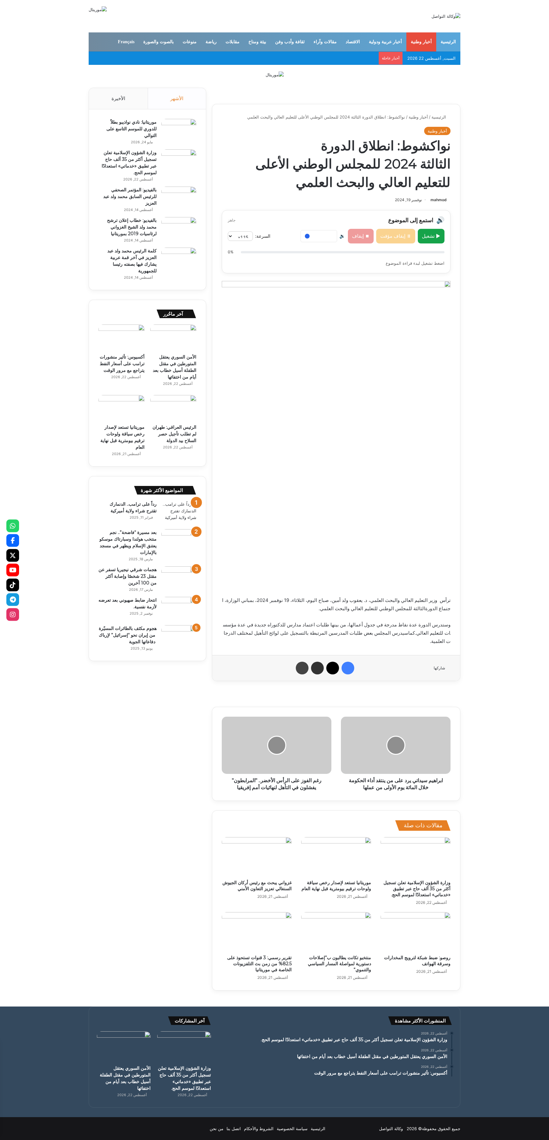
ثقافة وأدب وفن (290, 41)
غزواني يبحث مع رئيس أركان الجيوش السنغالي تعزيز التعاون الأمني (257, 885)
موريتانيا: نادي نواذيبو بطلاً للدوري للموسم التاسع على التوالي (131, 128)
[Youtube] (12, 570)
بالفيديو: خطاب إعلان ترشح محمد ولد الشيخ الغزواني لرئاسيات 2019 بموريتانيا (132, 226)
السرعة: (262, 236)
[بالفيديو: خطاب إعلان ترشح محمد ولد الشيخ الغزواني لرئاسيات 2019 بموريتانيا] (178, 229)
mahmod (438, 199)
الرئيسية (448, 41)
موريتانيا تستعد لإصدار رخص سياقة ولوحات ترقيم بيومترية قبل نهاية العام (336, 885)
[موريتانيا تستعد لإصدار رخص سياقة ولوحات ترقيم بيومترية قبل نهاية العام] (336, 857)
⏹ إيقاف (360, 236)
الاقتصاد (353, 41)
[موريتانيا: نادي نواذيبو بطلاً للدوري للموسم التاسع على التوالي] (178, 131)
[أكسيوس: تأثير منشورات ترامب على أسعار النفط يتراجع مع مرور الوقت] (121, 337)
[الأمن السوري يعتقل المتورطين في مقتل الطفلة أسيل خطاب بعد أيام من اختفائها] (173, 337)
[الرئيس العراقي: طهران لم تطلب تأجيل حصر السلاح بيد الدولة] (173, 408)
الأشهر (176, 98)
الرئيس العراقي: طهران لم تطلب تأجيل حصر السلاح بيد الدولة (174, 433)
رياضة (211, 41)
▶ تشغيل (431, 236)
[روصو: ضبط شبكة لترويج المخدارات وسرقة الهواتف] (416, 932)
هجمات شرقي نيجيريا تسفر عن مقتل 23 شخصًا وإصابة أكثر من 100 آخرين (127, 576)
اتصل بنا (234, 1128)
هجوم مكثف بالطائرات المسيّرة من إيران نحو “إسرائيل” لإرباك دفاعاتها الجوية (128, 635)
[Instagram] (12, 614)
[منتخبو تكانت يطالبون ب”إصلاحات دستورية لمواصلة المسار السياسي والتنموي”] (336, 932)
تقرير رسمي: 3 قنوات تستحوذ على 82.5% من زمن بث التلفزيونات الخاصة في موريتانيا (259, 964)
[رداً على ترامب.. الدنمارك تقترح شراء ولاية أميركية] (178, 513)
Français (126, 41)
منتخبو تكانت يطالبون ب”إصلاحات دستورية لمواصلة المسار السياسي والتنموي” (339, 964)
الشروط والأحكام (259, 1128)
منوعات (190, 41)
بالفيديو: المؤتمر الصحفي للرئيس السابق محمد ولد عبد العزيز (130, 196)
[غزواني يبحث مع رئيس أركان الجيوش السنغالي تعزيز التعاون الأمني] (257, 857)
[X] (12, 555)
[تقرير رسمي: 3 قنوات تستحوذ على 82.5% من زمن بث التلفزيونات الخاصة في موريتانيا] (257, 932)
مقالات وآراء (325, 41)
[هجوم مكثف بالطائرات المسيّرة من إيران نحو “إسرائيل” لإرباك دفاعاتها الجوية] (178, 637)
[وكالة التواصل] (445, 16)
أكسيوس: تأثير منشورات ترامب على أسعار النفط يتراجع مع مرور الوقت (122, 363)
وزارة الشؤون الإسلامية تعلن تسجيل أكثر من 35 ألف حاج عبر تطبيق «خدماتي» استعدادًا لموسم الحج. (417, 889)
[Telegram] (12, 599)
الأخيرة (118, 98)
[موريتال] (275, 74)
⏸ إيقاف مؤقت (395, 236)
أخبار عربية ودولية (385, 41)
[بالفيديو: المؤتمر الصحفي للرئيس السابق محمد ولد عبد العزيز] (178, 198)
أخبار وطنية (421, 41)
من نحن (216, 1128)
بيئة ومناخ (257, 41)
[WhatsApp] (12, 525)
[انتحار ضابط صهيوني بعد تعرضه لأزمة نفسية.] (178, 609)
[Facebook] (12, 540)
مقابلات (233, 41)
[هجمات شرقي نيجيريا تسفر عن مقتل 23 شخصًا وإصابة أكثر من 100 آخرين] (178, 578)
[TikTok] (12, 584)
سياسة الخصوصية (292, 1128)
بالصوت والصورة (158, 41)
